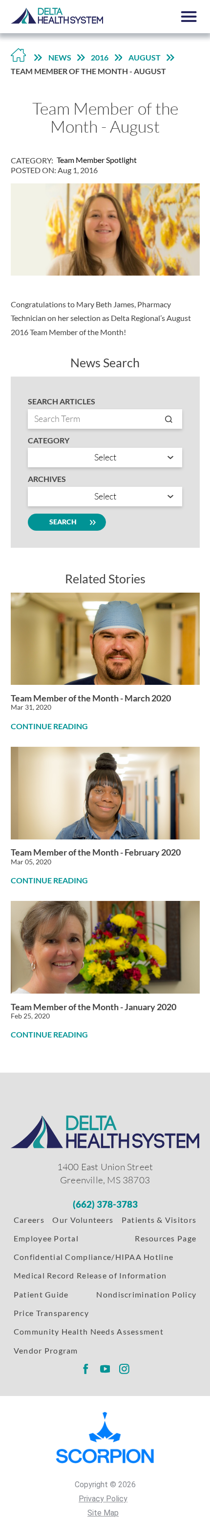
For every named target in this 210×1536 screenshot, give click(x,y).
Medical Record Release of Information (90, 1275)
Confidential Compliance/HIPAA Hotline (93, 1256)
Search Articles (61, 401)
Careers (29, 1219)
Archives (47, 479)
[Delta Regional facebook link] (85, 1368)
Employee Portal (46, 1238)
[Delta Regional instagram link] (124, 1368)
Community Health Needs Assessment (89, 1331)
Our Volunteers (82, 1219)
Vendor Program (46, 1350)
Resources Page (165, 1238)
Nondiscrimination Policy (146, 1294)
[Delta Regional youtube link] (105, 1368)
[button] (189, 16)
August (144, 57)
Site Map (103, 1512)
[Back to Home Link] (18, 58)
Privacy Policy (103, 1498)
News (59, 57)
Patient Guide (41, 1294)
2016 (99, 57)
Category (48, 440)
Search (63, 522)
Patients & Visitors (159, 1219)
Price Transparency (51, 1312)
